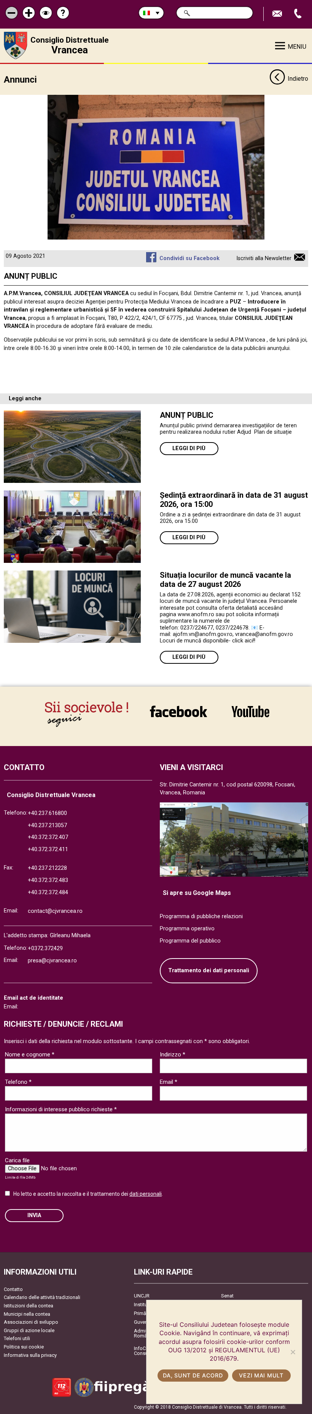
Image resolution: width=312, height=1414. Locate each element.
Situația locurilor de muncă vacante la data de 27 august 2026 (225, 579)
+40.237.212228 (47, 868)
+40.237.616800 (47, 813)
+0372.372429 (45, 948)
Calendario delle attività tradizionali (42, 1297)
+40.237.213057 (47, 825)
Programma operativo (187, 928)
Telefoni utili (17, 1338)
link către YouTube (250, 711)
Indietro (298, 78)
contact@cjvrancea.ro (55, 911)
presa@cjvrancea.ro (52, 960)
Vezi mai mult (261, 1375)
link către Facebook (178, 711)
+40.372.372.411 (48, 849)
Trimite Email (278, 14)
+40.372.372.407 (48, 837)
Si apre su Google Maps (197, 892)
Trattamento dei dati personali (208, 970)
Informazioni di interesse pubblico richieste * (61, 1109)
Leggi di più (188, 448)
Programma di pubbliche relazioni (201, 916)
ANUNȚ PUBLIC (186, 415)
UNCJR (142, 1296)
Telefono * (18, 1081)
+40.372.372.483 (48, 880)
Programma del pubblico (190, 941)
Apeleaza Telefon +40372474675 (298, 14)
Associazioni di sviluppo (31, 1322)
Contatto (13, 1289)
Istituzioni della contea (28, 1306)
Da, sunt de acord (193, 1375)
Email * (168, 1081)
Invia (34, 1215)
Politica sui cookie (24, 1347)
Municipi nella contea (27, 1314)
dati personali (145, 1194)
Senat (227, 1296)
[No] (292, 1352)
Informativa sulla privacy (30, 1355)
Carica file (17, 1160)
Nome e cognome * (29, 1054)
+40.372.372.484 (48, 892)
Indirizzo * (172, 1054)
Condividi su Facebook (189, 258)
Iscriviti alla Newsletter (263, 258)
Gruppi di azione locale (29, 1330)
